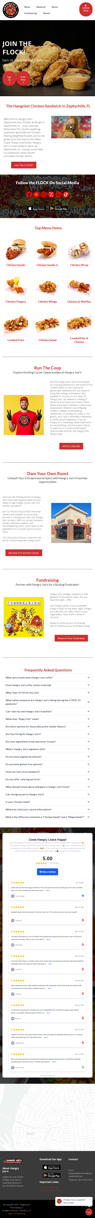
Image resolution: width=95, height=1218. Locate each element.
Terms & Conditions (48, 1187)
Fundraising (30, 13)
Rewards (40, 6)
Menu (27, 6)
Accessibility (58, 1190)
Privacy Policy (45, 1190)
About (55, 6)
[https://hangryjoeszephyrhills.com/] (10, 10)
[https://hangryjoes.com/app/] (36, 208)
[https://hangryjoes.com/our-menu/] (16, 250)
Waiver (46, 13)
